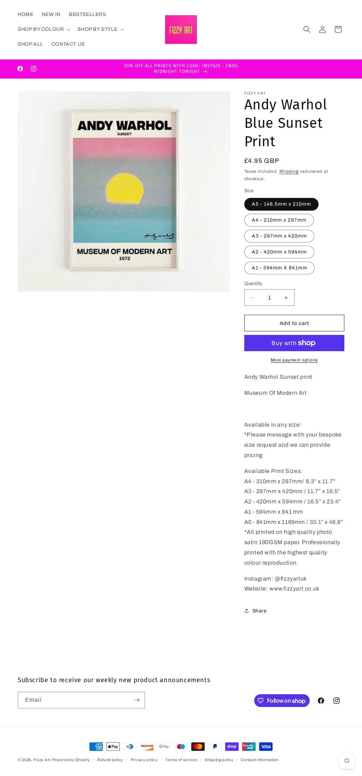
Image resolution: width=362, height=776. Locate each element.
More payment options (294, 360)
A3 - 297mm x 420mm (279, 236)
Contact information (259, 760)
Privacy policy (144, 760)
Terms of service (181, 760)
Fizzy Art (42, 760)
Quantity (253, 283)
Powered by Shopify (71, 760)
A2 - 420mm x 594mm (279, 252)
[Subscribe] (137, 700)
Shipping (289, 171)
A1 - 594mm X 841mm (279, 267)
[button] (43, 29)
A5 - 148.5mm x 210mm (281, 204)
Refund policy (110, 760)
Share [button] (259, 611)
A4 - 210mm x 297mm (279, 220)
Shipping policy (219, 760)
